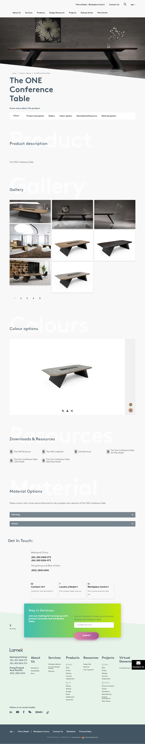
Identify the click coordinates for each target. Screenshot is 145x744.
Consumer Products (108, 686)
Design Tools (87, 664)
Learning (68, 676)
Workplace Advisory (54, 664)
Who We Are (35, 668)
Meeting (68, 673)
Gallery (52, 116)
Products (41, 13)
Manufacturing (106, 694)
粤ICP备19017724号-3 (76, 737)
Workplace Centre (97, 5)
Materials (86, 667)
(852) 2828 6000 (40, 570)
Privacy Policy (85, 732)
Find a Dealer (81, 5)
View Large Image (31, 204)
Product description (35, 116)
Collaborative (70, 678)
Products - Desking (25, 73)
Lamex (14, 73)
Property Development (106, 697)
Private (68, 670)
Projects (72, 13)
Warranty (51, 671)
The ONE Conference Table (39, 220)
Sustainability (35, 670)
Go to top (13, 628)
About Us (17, 13)
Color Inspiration (88, 669)
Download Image (31, 207)
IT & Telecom (106, 691)
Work (67, 668)
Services (28, 13)
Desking (68, 688)
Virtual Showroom (125, 668)
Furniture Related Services (54, 667)
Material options (109, 116)
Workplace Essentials (38, 280)
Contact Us (114, 5)
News (32, 673)
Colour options (65, 116)
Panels (68, 694)
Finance (104, 688)
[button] (133, 5)
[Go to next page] (41, 298)
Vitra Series (102, 13)
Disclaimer (71, 732)
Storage (68, 691)
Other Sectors (106, 701)
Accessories (69, 699)
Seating (68, 686)
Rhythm (40, 282)
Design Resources (56, 13)
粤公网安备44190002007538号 (91, 737)
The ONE (36, 253)
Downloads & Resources (87, 116)
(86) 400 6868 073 (41, 557)
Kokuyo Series (87, 13)
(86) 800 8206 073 (41, 561)
